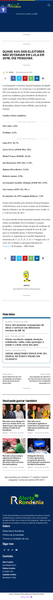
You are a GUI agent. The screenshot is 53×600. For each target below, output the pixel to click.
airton (11, 72)
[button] (3, 9)
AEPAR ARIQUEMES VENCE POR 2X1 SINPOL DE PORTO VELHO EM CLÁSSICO (26, 356)
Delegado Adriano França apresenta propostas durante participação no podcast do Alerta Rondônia (39, 460)
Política (5, 433)
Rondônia (8, 322)
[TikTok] (12, 550)
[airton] (4, 72)
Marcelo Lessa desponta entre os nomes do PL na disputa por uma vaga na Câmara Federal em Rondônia (14, 425)
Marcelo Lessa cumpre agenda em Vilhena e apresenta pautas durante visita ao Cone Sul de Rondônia (13, 460)
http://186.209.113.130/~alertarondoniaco (26, 289)
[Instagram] (8, 550)
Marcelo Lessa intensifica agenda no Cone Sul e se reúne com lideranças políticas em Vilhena (38, 425)
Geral (7, 336)
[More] (43, 78)
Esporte (8, 350)
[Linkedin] (36, 78)
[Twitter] (19, 78)
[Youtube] (16, 550)
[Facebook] (13, 78)
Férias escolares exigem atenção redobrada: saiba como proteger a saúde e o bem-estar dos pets (24, 342)
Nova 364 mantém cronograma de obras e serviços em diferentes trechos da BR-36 (24, 327)
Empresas (7, 246)
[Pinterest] (25, 78)
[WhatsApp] (31, 78)
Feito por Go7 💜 (26, 597)
